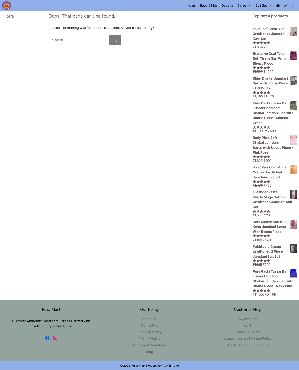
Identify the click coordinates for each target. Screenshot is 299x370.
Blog (149, 352)
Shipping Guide (248, 332)
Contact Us (149, 325)
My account (248, 319)
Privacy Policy (149, 338)
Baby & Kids (208, 5)
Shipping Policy (149, 332)
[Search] (115, 40)
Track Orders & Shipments (247, 345)
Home (191, 5)
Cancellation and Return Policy (247, 338)
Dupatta (227, 5)
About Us (149, 319)
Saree (242, 5)
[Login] (285, 6)
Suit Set (261, 5)
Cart (247, 325)
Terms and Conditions (149, 345)
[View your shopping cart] (278, 5)
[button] (293, 5)
